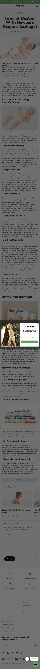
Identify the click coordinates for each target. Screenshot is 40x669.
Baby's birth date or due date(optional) (28, 337)
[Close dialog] (38, 324)
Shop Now (29, 341)
